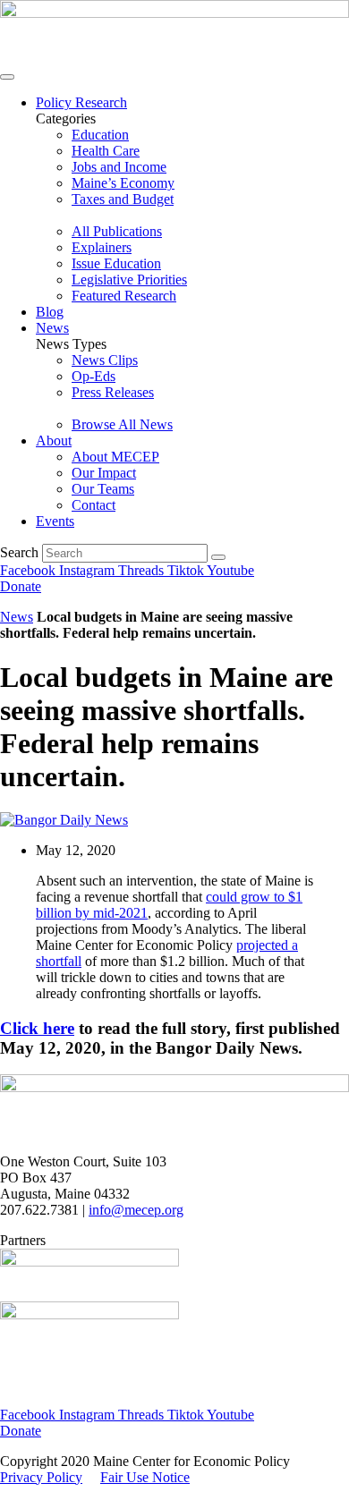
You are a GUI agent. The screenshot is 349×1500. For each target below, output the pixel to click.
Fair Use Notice (145, 1477)
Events (55, 521)
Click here (37, 1028)
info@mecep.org (136, 1209)
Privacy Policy (41, 1477)
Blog (50, 311)
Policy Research (81, 102)
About (54, 440)
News (52, 327)
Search (19, 552)
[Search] (218, 557)
